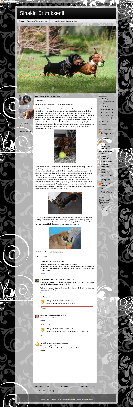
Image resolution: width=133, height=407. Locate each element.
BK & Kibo (105, 138)
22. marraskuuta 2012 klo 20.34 (62, 328)
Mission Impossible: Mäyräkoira (105, 171)
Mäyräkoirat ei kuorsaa (106, 184)
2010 (103, 124)
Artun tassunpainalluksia (107, 133)
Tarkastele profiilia (25, 131)
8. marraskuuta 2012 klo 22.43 (64, 279)
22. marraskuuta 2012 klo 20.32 (57, 343)
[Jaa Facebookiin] (60, 252)
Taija (47, 301)
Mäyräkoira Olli (106, 176)
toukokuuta (107, 109)
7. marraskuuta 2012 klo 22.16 (58, 261)
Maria (42, 315)
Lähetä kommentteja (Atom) (48, 391)
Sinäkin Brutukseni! (42, 13)
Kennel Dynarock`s (105, 157)
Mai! (104, 103)
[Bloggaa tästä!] (56, 252)
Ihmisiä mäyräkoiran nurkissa (105, 146)
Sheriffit (104, 189)
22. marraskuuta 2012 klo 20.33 (62, 301)
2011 (103, 121)
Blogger (89, 399)
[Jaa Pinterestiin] (62, 252)
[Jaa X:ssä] (58, 252)
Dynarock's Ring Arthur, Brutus (37, 21)
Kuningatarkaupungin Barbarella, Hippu (64, 21)
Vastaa (42, 273)
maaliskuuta (107, 112)
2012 (103, 99)
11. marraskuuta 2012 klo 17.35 (55, 315)
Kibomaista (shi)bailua (105, 165)
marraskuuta (107, 101)
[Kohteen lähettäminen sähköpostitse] (54, 252)
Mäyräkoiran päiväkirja (105, 180)
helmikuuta (107, 115)
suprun (73, 399)
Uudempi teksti (42, 387)
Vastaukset (46, 297)
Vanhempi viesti (87, 387)
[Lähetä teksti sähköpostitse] (50, 251)
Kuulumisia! (106, 106)
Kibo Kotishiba (106, 161)
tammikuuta (107, 118)
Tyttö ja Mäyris (106, 192)
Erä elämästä (105, 142)
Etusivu (21, 21)
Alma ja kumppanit (47, 279)
